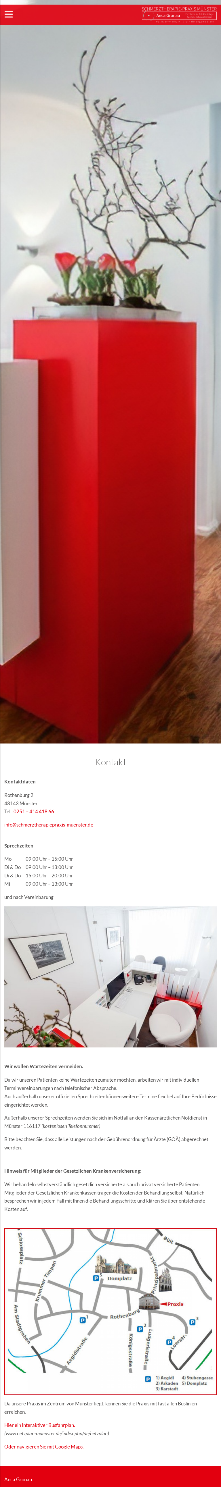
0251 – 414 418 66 (34, 811)
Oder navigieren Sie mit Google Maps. (44, 1447)
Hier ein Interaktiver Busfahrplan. (39, 1425)
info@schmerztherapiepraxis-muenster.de (48, 825)
